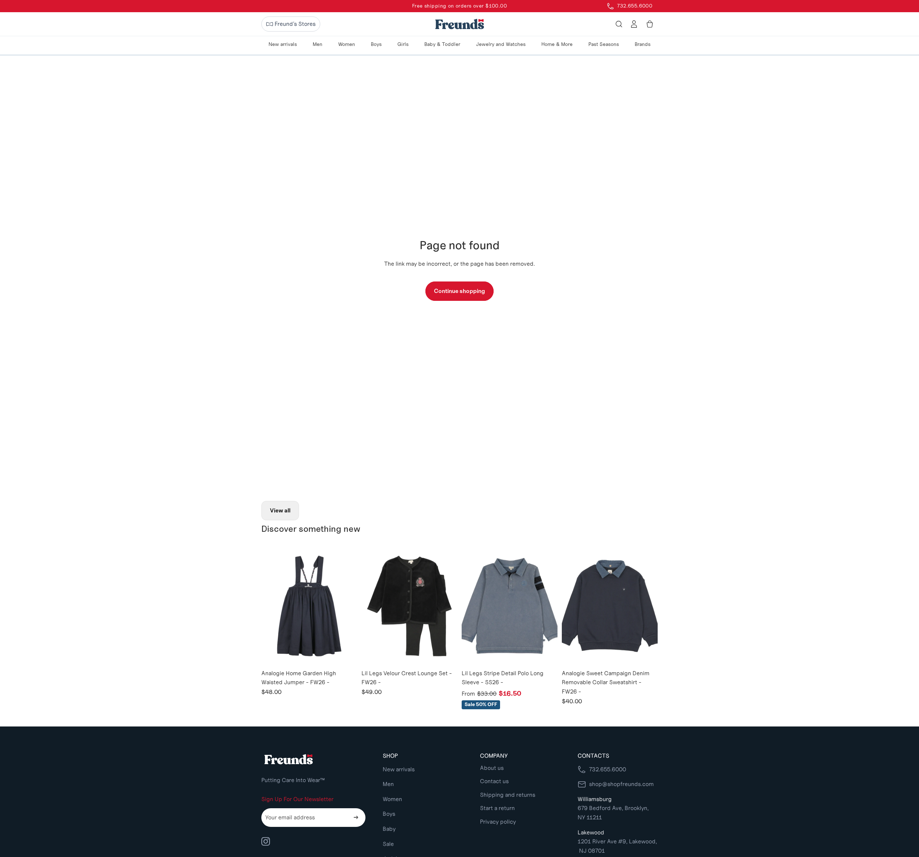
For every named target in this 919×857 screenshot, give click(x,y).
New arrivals (399, 769)
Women (392, 799)
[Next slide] (346, 606)
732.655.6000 (607, 769)
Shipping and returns (507, 794)
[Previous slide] (272, 606)
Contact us (494, 781)
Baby (389, 828)
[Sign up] (356, 817)
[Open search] (619, 24)
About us (492, 767)
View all (280, 510)
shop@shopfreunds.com (621, 784)
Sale (388, 844)
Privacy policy (498, 821)
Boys (389, 813)
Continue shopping (459, 291)
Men (388, 784)
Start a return (497, 808)
